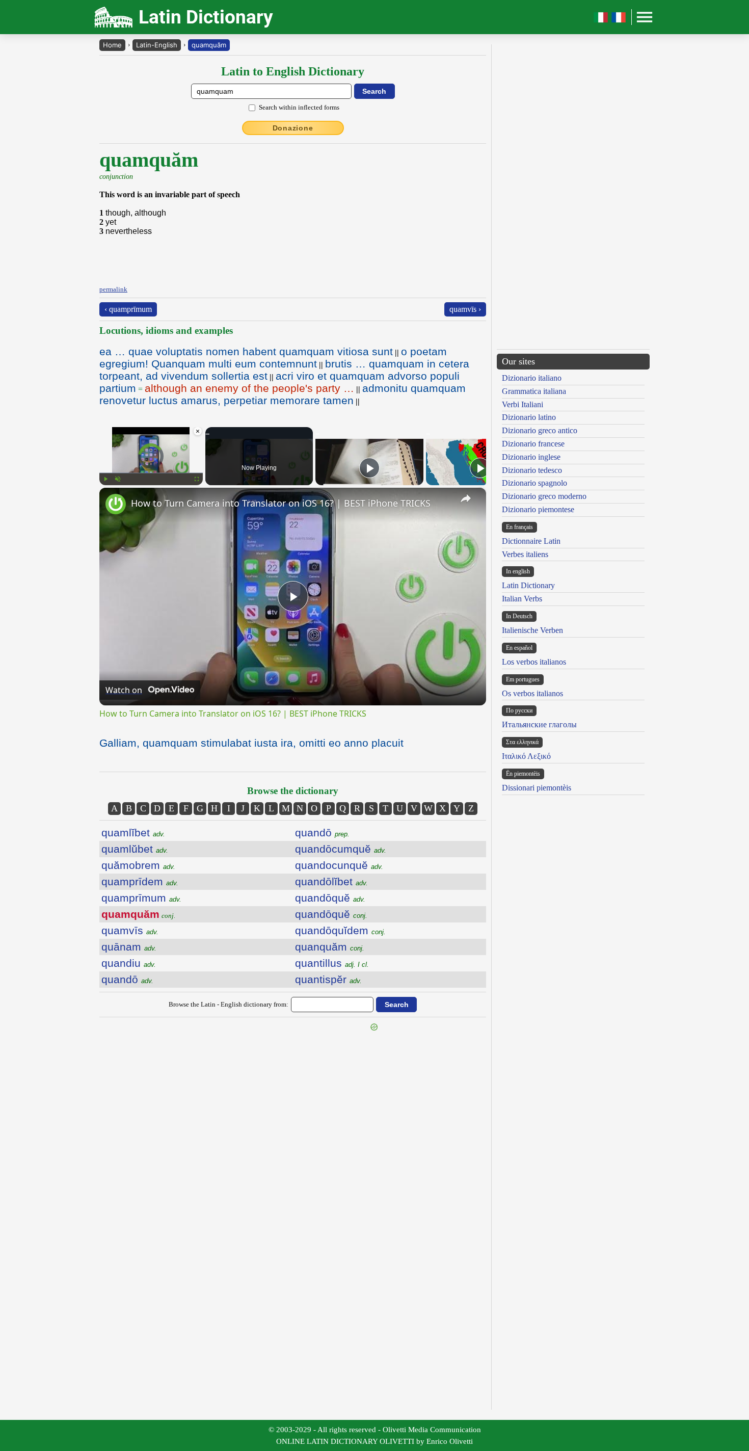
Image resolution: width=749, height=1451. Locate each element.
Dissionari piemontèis (536, 787)
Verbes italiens (525, 554)
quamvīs (129, 930)
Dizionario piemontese (538, 509)
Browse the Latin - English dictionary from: (228, 1004)
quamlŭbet (134, 849)
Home (112, 45)
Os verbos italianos (532, 693)
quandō (127, 979)
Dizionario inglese (531, 457)
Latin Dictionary (528, 585)
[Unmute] (118, 479)
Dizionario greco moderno (544, 496)
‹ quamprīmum (128, 309)
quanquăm (329, 947)
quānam (128, 947)
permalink (113, 289)
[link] (115, 504)
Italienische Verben (532, 630)
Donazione (293, 128)
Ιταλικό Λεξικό (526, 756)
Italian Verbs (522, 598)
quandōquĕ (330, 898)
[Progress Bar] (151, 472)
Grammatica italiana (534, 391)
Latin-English (156, 45)
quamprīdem (139, 881)
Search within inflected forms (299, 107)
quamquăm (209, 45)
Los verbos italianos (534, 661)
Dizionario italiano (531, 378)
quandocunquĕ (339, 865)
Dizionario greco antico (539, 430)
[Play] (105, 479)
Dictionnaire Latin (531, 541)
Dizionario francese (533, 443)
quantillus (332, 963)
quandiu (128, 963)
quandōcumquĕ (340, 849)
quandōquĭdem (340, 930)
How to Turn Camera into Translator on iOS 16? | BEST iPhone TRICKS (281, 503)
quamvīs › (465, 309)
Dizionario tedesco (532, 470)
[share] (466, 498)
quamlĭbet (133, 832)
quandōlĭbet (331, 881)
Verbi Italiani (522, 404)
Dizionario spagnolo (534, 483)
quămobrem (138, 865)
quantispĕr (328, 979)
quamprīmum (141, 898)
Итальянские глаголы (539, 724)
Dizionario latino (529, 417)
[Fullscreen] (197, 479)
